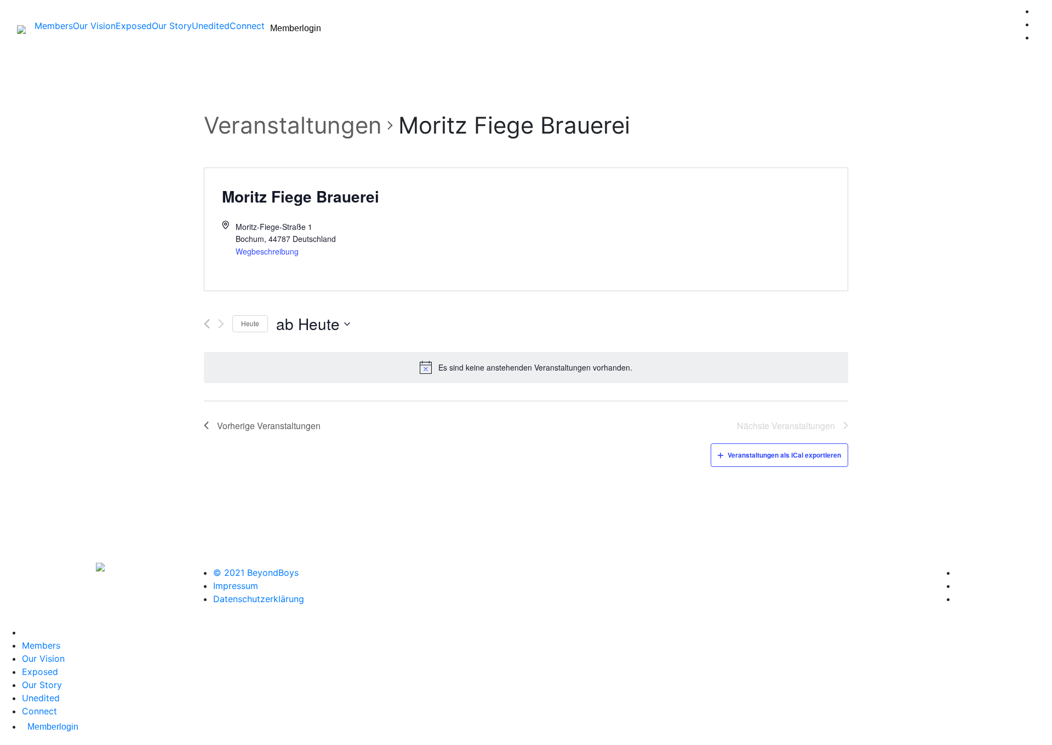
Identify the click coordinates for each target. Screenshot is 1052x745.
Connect (247, 25)
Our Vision (94, 25)
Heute (250, 323)
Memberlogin (295, 28)
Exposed (134, 25)
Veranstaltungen (293, 125)
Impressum (235, 585)
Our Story (172, 25)
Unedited (211, 25)
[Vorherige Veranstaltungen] (207, 324)
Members (54, 25)
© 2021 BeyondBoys (256, 572)
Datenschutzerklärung (258, 598)
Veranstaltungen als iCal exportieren (784, 455)
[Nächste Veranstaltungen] (221, 324)
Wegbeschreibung (267, 251)
